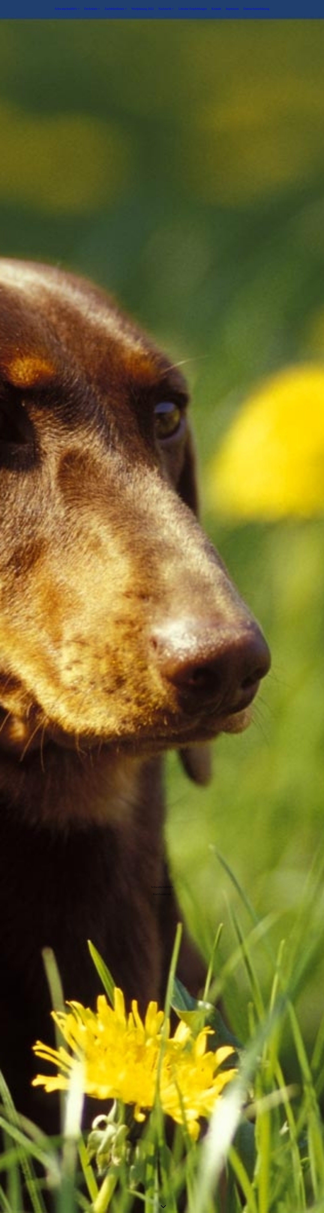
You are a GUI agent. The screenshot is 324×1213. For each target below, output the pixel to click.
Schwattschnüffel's (66, 8)
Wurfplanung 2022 (142, 8)
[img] (162, 606)
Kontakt (216, 8)
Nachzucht (165, 8)
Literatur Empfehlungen (192, 8)
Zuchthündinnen (114, 8)
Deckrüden (90, 8)
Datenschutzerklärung (256, 8)
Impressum (232, 8)
